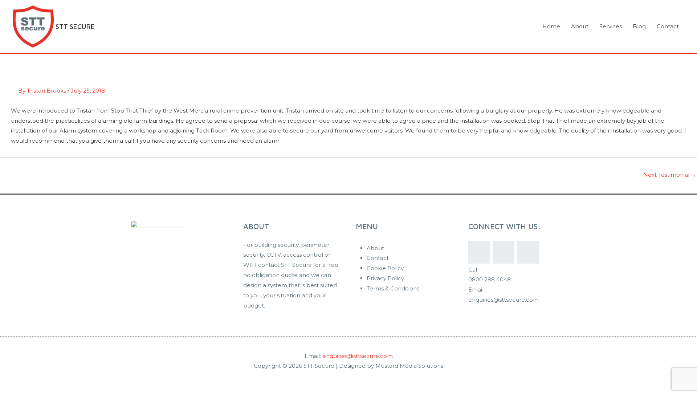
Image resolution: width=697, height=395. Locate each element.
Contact (668, 26)
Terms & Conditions (393, 288)
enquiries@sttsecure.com (357, 356)
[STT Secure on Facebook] (479, 252)
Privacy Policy (385, 278)
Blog (639, 26)
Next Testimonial (669, 174)
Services (610, 26)
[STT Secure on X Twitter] (503, 252)
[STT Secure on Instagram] (528, 252)
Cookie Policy (385, 268)
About (579, 26)
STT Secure (75, 26)
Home (551, 26)
